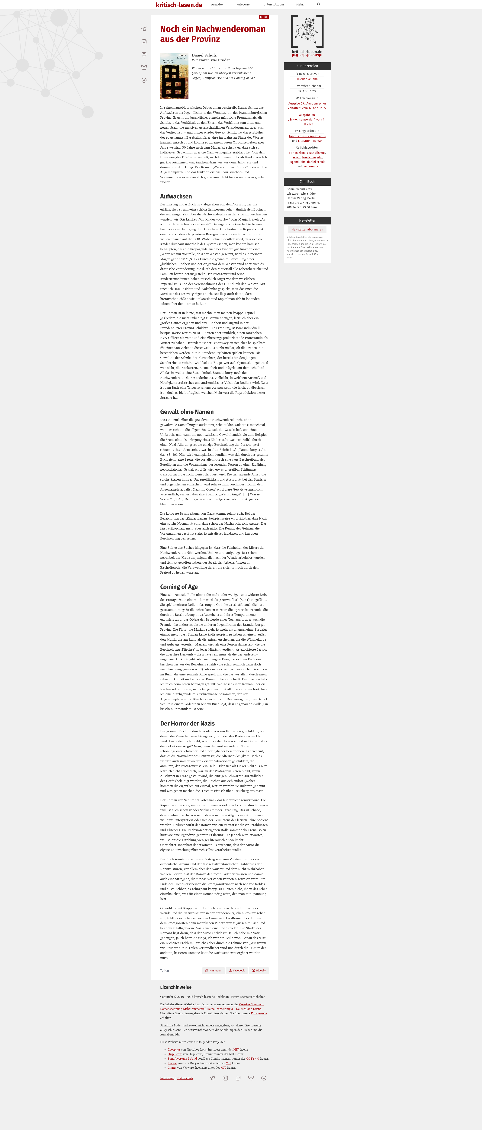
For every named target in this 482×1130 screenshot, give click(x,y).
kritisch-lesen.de (179, 5)
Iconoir (172, 1063)
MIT (236, 1049)
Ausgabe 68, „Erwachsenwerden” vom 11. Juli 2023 (307, 119)
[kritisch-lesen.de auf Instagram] (144, 42)
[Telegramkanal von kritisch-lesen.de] (144, 29)
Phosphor (174, 1049)
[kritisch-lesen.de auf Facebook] (144, 80)
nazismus (301, 153)
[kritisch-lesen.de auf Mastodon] (144, 55)
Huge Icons (175, 1054)
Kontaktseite (259, 1013)
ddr (291, 153)
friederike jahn (312, 157)
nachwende (310, 166)
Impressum (167, 1078)
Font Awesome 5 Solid (182, 1058)
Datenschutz (185, 1078)
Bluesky (261, 970)
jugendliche (298, 162)
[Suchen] (318, 4)
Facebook (239, 970)
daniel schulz (316, 162)
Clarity (172, 1067)
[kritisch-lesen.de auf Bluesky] (144, 67)
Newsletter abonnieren (307, 229)
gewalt (296, 157)
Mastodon (215, 970)
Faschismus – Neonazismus (307, 136)
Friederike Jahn (307, 79)
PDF (265, 17)
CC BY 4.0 (252, 1058)
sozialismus (317, 153)
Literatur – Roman (310, 141)
